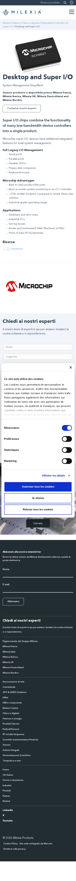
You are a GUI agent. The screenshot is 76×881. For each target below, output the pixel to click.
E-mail (6, 584)
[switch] (67, 439)
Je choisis (38, 498)
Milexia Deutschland (13, 667)
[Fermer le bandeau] (70, 367)
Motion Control (10, 708)
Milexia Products (11, 23)
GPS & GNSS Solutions (15, 692)
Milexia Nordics (11, 673)
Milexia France (10, 646)
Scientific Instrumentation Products (20, 740)
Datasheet (16, 249)
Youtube (8, 821)
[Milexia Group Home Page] (22, 12)
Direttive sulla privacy (14, 849)
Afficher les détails (53, 475)
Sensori (6, 745)
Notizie (6, 801)
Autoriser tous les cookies (38, 486)
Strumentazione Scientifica (17, 755)
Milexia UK (8, 662)
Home (6, 770)
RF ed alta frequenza (13, 734)
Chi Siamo (8, 775)
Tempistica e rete (12, 761)
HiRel (5, 697)
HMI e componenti (12, 703)
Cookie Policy (10, 843)
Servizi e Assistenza (13, 780)
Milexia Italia (9, 652)
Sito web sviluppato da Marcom (35, 843)
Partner (6, 796)
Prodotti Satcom (11, 724)
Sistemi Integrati (11, 750)
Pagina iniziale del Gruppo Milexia (20, 641)
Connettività (9, 687)
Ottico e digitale (30, 23)
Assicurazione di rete (13, 682)
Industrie (7, 785)
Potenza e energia (12, 719)
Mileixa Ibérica (10, 657)
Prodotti (7, 791)
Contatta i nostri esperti (21, 108)
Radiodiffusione (11, 729)
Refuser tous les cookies (38, 509)
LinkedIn (8, 810)
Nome (6, 569)
